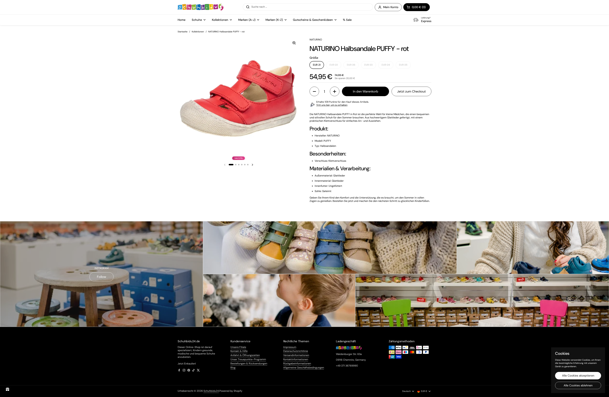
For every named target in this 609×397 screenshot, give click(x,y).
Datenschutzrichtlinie (295, 351)
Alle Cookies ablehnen (578, 385)
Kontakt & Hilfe (239, 351)
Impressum (289, 347)
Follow (101, 277)
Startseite (182, 31)
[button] (416, 7)
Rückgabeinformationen (297, 363)
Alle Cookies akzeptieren (578, 375)
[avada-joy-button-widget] (7, 389)
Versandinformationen (296, 355)
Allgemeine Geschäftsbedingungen (303, 367)
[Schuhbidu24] (201, 7)
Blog (233, 367)
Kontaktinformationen (295, 359)
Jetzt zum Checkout (411, 91)
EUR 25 (403, 64)
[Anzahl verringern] (314, 91)
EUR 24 (386, 64)
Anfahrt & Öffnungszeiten (245, 355)
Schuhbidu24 (211, 391)
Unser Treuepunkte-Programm (248, 359)
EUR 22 (334, 64)
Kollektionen (198, 31)
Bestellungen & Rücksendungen (248, 363)
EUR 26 (351, 64)
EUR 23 (368, 64)
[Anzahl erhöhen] (334, 91)
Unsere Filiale (238, 347)
